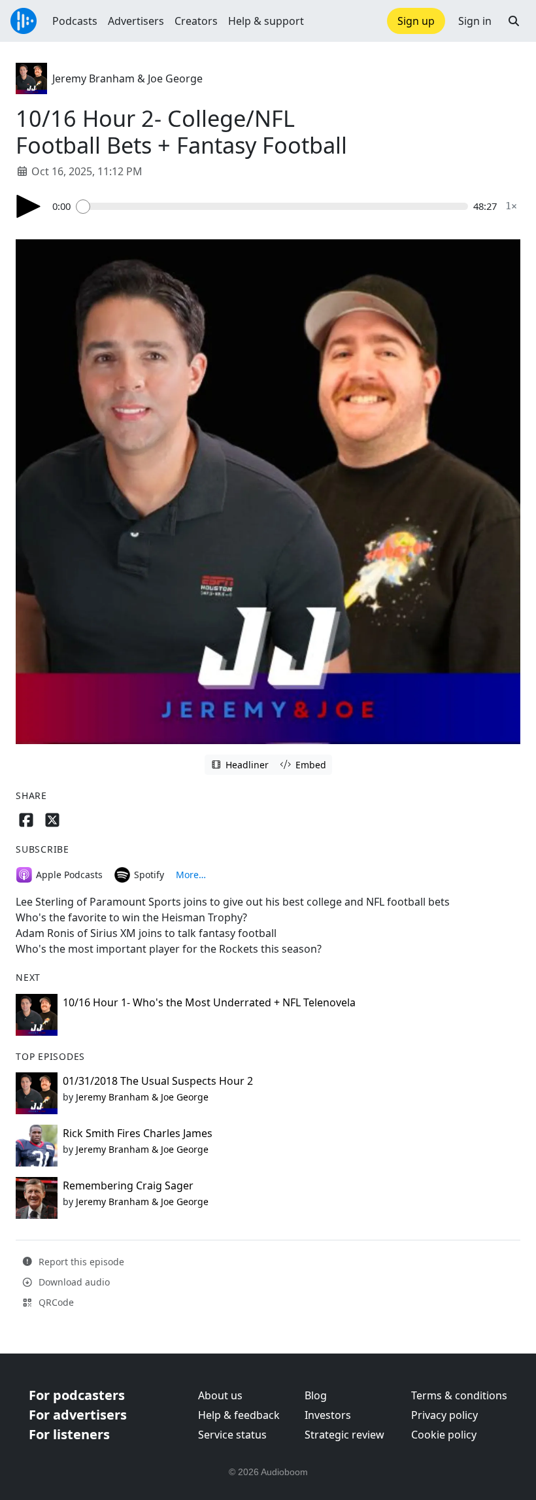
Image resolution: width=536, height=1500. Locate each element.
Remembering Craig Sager (128, 1185)
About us (220, 1395)
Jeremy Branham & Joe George (127, 78)
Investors (328, 1415)
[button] (514, 21)
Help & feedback (239, 1415)
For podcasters (77, 1395)
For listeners (69, 1434)
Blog (316, 1395)
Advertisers (136, 21)
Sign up (416, 21)
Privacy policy (444, 1415)
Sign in (475, 21)
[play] (29, 206)
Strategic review (344, 1434)
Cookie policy (444, 1434)
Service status (232, 1434)
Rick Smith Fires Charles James (137, 1133)
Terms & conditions (459, 1395)
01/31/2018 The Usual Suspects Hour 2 (158, 1081)
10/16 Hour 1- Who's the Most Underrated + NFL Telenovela (209, 1002)
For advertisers (78, 1414)
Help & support (266, 21)
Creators (196, 21)
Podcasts (74, 21)
